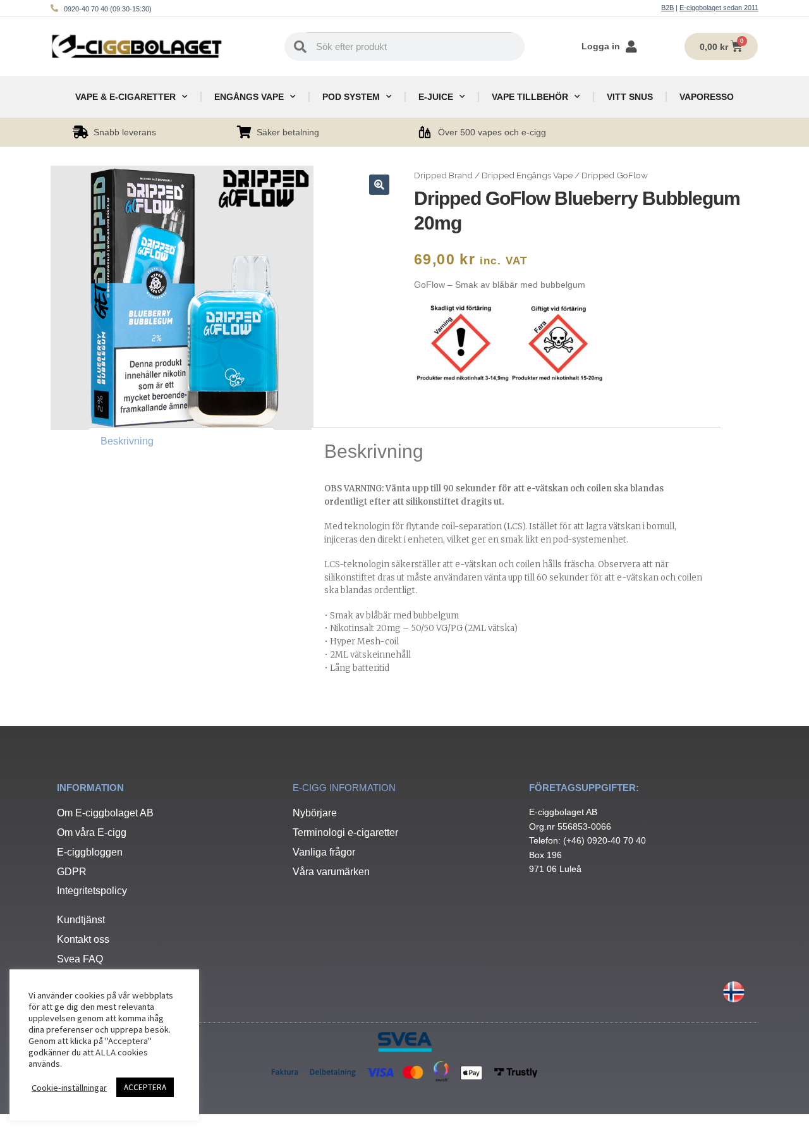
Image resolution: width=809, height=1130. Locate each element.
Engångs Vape (249, 97)
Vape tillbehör (530, 97)
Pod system (351, 97)
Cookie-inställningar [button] (69, 1087)
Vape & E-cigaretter (125, 97)
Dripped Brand (443, 175)
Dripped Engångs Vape (527, 175)
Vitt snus (630, 97)
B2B (667, 7)
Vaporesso (706, 97)
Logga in (600, 46)
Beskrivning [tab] (127, 441)
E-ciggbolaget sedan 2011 (718, 7)
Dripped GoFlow (614, 175)
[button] (379, 185)
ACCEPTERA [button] (145, 1087)
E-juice (435, 97)
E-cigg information (344, 787)
